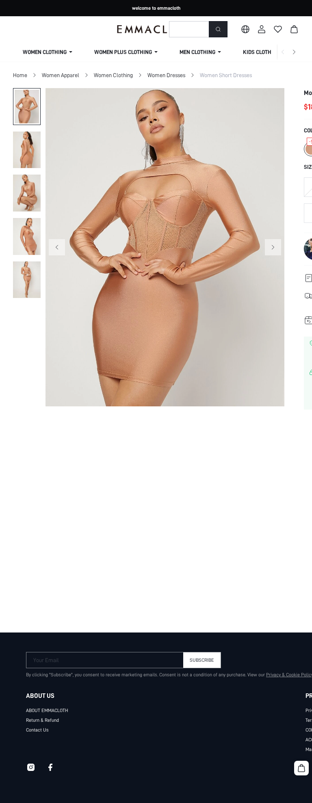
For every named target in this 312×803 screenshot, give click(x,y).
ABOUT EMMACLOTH (47, 710)
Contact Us (37, 730)
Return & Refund (42, 720)
